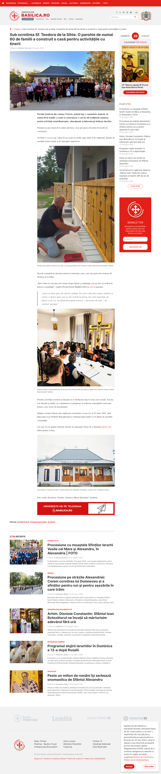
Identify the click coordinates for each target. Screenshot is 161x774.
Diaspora (55, 3)
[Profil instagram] (123, 12)
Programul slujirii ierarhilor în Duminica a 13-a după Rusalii (79, 648)
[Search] (135, 17)
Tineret (17, 29)
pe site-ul (91, 286)
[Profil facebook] (116, 12)
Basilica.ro (36, 15)
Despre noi (38, 759)
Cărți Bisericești (100, 747)
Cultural (73, 3)
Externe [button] (96, 3)
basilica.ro (59, 626)
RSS (65, 19)
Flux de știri (28, 19)
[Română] (137, 12)
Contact (71, 19)
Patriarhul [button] (23, 3)
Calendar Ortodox (135, 92)
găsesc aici (106, 426)
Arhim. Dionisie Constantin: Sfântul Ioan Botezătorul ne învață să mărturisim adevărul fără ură (80, 618)
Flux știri (135, 186)
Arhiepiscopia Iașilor (38, 522)
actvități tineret (23, 522)
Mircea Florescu (62, 558)
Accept (129, 766)
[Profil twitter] (120, 12)
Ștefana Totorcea (24, 48)
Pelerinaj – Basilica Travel (45, 744)
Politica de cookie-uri (75, 759)
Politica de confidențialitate (95, 759)
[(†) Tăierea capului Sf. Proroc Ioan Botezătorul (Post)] (135, 64)
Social (65, 3)
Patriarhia (11, 3)
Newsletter (79, 19)
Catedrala (36, 3)
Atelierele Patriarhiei (72, 744)
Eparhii (46, 3)
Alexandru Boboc (62, 594)
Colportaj (67, 747)
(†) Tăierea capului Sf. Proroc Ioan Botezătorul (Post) (135, 86)
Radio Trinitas (40, 741)
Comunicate (85, 3)
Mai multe (149, 766)
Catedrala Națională (101, 744)
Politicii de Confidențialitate (136, 760)
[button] (158, 3)
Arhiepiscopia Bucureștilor (46, 747)
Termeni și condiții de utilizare (54, 759)
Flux (125, 104)
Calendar (135, 42)
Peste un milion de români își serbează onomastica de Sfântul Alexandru (79, 677)
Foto (105, 3)
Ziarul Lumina (69, 741)
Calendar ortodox (56, 19)
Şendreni (51, 522)
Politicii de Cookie (141, 757)
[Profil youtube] (131, 12)
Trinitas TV (97, 741)
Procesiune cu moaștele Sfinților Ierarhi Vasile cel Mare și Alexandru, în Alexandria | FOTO (80, 549)
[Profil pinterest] (127, 12)
